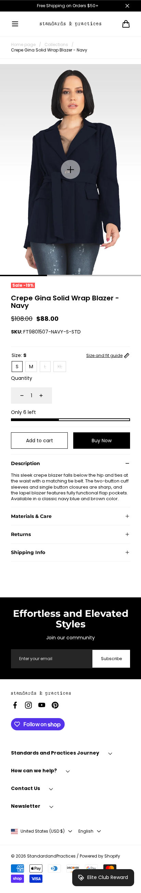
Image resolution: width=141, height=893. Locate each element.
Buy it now (102, 440)
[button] (15, 24)
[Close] (127, 6)
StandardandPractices (51, 856)
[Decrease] (18, 395)
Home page (23, 44)
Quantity (21, 378)
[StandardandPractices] (70, 23)
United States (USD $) (43, 831)
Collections (56, 44)
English (85, 831)
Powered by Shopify (100, 856)
